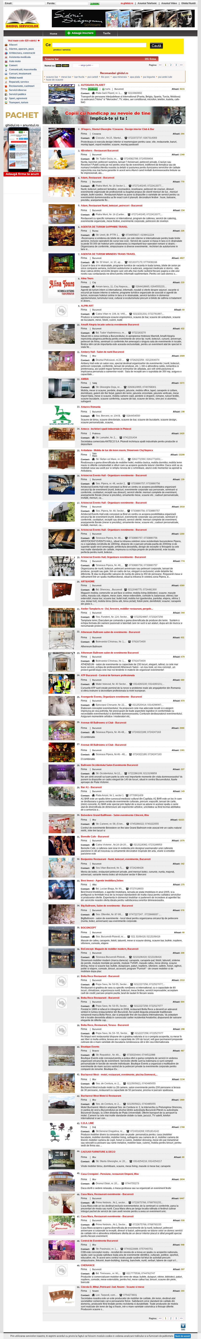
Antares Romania (90, 407)
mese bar (66, 77)
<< (160, 65)
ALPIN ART (87, 305)
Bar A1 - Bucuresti (91, 787)
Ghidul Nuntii (188, 3)
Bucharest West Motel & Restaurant (101, 1095)
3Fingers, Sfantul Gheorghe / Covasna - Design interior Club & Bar (117, 129)
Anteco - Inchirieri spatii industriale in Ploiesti (106, 429)
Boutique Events (90, 1046)
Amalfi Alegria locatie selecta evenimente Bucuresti (110, 324)
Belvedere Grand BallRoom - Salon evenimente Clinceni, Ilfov (115, 815)
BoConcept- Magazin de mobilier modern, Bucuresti (109, 949)
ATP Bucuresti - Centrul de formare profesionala (108, 675)
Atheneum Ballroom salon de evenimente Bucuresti (110, 652)
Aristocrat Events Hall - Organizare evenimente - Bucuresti (114, 475)
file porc (105, 77)
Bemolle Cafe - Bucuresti (95, 836)
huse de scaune (54, 79)
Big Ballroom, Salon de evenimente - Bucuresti (107, 905)
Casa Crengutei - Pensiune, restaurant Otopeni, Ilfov (110, 1174)
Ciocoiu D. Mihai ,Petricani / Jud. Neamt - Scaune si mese (112, 1287)
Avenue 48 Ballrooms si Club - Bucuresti (103, 722)
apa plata (135, 77)
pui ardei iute (165, 77)
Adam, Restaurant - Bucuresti (97, 177)
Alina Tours (87, 278)
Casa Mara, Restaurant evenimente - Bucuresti (107, 1194)
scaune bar (52, 77)
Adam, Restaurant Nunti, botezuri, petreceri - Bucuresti (111, 205)
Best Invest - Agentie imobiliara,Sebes (102, 880)
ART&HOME (88, 581)
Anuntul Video (169, 3)
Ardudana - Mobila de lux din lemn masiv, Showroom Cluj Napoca (117, 450)
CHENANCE (88, 1265)
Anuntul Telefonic (147, 3)
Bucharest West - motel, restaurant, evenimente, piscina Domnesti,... (119, 1074)
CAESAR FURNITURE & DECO (98, 1151)
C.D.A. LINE (87, 1123)
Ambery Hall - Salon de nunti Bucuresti (102, 352)
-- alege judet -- (86, 65)
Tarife (107, 33)
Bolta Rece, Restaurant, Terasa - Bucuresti (105, 1025)
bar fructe (79, 77)
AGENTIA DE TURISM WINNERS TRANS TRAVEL (108, 254)
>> (181, 65)
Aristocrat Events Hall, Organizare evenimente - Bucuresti (113, 557)
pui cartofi (93, 77)
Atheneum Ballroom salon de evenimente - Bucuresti (110, 632)
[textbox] (99, 45)
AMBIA (85, 379)
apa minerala (120, 77)
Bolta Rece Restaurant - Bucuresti (100, 976)
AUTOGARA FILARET (93, 85)
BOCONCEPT (88, 927)
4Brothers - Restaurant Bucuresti (99, 150)
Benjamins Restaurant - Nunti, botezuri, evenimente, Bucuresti (116, 859)
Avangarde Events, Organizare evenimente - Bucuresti (111, 696)
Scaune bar (52, 59)
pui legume (149, 77)
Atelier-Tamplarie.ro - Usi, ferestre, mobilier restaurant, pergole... (117, 608)
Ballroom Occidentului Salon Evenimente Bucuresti (109, 765)
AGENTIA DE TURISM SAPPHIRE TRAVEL (104, 226)
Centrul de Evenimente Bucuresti (99, 1240)
